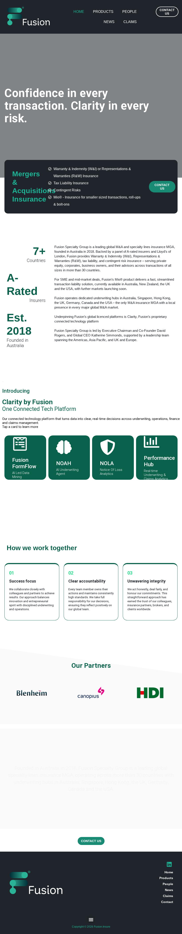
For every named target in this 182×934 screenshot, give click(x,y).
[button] (91, 919)
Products (103, 12)
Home (78, 12)
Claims (130, 22)
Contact (167, 902)
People (129, 12)
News (109, 22)
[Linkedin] (169, 864)
